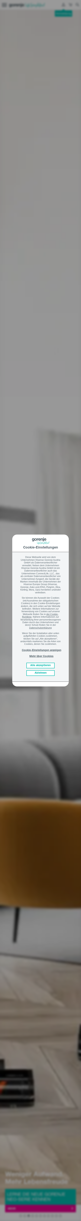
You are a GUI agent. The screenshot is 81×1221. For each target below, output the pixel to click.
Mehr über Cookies (41, 656)
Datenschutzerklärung (40, 628)
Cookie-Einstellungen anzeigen (41, 650)
